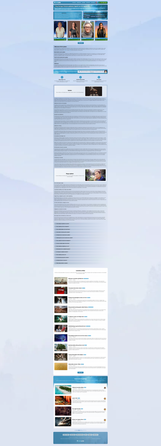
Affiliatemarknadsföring (80, 434)
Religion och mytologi (86, 278)
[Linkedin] (80, 430)
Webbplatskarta (95, 434)
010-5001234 (64, 13)
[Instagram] (75, 430)
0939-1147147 (93, 16)
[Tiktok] (82, 430)
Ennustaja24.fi (86, 438)
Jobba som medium (66, 434)
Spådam (85, 387)
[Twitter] (85, 430)
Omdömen (83, 2)
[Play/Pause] (57, 38)
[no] (96, 3)
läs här (88, 17)
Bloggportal (90, 434)
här (102, 81)
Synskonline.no (77, 438)
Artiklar (70, 50)
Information (79, 2)
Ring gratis (88, 2)
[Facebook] (77, 430)
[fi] (97, 2)
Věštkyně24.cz (94, 438)
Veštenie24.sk (99, 438)
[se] (97, 3)
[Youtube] (79, 430)
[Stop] (58, 38)
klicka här (99, 13)
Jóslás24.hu (90, 438)
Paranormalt (85, 316)
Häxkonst (85, 354)
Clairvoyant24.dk (82, 438)
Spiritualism (88, 297)
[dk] (96, 2)
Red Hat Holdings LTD (68, 438)
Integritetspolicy (72, 434)
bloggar (65, 21)
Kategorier (93, 2)
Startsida (74, 2)
